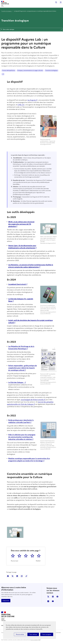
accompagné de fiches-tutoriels (32, 399)
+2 (3, 74)
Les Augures (31, 100)
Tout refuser (33, 634)
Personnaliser (20, 634)
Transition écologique (6, 11)
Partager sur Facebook (8, 576)
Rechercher (56, 2)
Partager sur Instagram (21, 576)
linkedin (52, 596)
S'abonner (6, 601)
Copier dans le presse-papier (26, 576)
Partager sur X (12, 576)
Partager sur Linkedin (17, 576)
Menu (60, 2)
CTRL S (20, 105)
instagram (48, 601)
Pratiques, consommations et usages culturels (30, 70)
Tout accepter (46, 634)
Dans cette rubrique (8, 29)
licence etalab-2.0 (35, 640)
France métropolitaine (8, 70)
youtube (52, 601)
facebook (57, 596)
